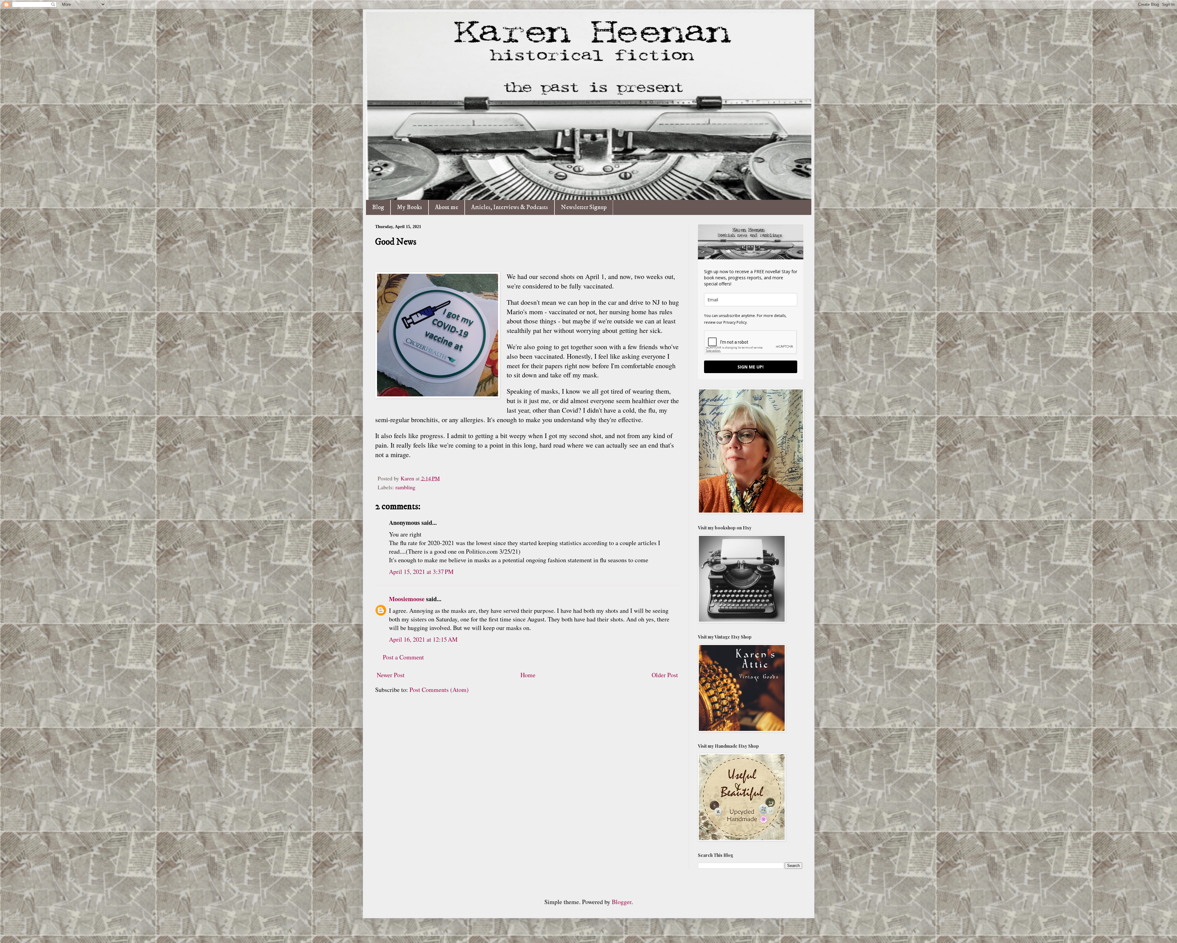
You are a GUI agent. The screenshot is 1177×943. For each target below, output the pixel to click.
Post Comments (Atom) (439, 689)
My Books (409, 207)
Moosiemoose (407, 598)
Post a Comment (403, 657)
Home (527, 675)
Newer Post (391, 675)
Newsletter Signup (584, 207)
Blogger (621, 902)
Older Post (665, 675)
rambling (405, 487)
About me (446, 207)
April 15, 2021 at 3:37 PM (421, 571)
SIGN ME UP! (750, 367)
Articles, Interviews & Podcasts (509, 207)
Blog (378, 207)
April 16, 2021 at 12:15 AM (423, 639)
